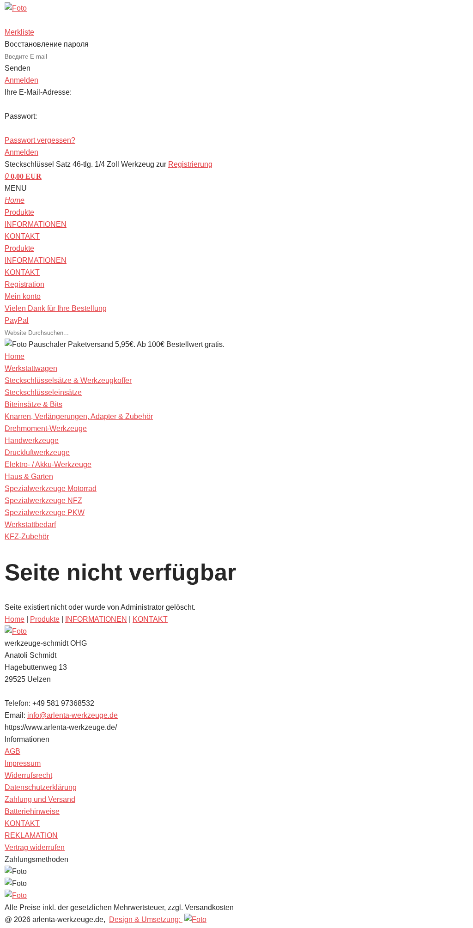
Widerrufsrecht (28, 775)
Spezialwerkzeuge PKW (45, 512)
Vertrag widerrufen (35, 847)
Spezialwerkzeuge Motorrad (51, 488)
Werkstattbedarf (30, 524)
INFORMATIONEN (36, 224)
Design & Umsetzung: (145, 919)
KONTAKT (22, 236)
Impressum (23, 763)
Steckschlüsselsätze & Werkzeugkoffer (68, 380)
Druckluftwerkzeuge (37, 452)
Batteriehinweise (32, 811)
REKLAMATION (31, 835)
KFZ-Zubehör (27, 536)
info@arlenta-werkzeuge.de (72, 715)
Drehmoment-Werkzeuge (46, 428)
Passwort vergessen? (40, 140)
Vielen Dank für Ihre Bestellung (56, 308)
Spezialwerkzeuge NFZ (43, 500)
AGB (12, 751)
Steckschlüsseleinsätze (43, 392)
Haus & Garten (29, 476)
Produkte (19, 212)
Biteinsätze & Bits (33, 404)
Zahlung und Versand (40, 799)
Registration (24, 284)
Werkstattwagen (31, 368)
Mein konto (23, 296)
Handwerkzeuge (32, 440)
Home (14, 619)
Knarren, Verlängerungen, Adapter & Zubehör (79, 416)
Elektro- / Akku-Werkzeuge (48, 464)
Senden (17, 68)
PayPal (17, 320)
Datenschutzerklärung (41, 787)
